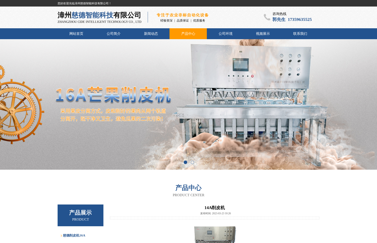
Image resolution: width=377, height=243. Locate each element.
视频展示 (263, 33)
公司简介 (114, 33)
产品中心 (188, 33)
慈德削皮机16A (74, 235)
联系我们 (300, 33)
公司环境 (226, 33)
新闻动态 (151, 33)
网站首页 (76, 33)
